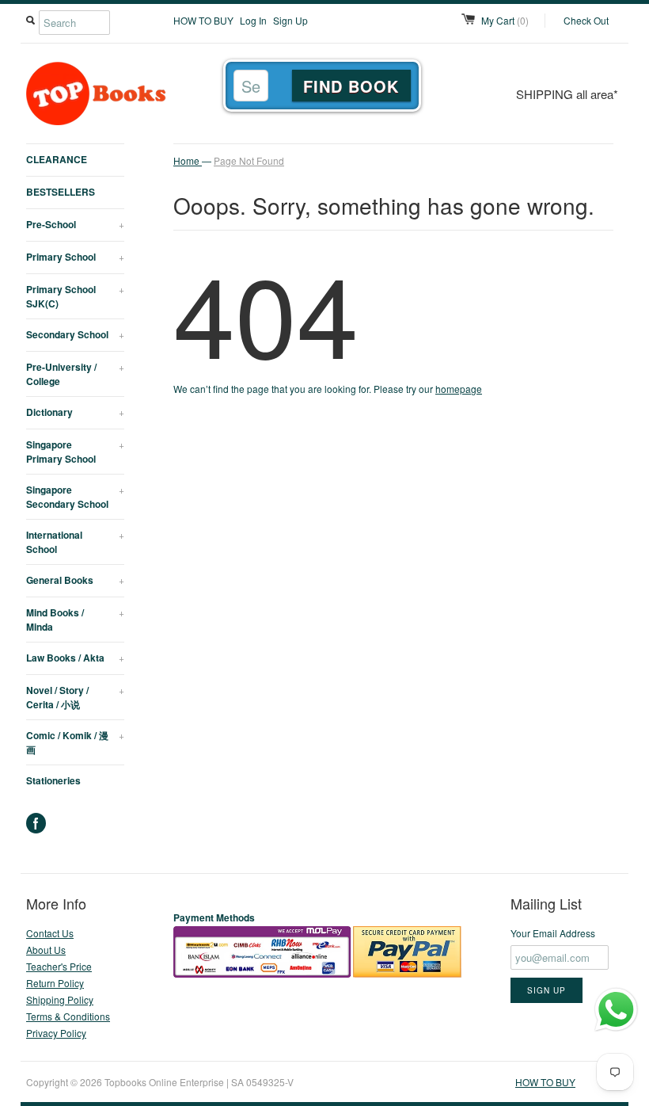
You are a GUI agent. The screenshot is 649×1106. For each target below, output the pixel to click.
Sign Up (290, 20)
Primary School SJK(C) (75, 296)
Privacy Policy (56, 1032)
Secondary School (75, 334)
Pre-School (75, 224)
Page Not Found (249, 160)
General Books (75, 580)
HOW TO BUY (203, 20)
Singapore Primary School (75, 451)
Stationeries (53, 780)
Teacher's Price (59, 966)
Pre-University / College (75, 374)
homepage (458, 388)
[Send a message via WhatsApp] (616, 1010)
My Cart (505, 20)
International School (75, 542)
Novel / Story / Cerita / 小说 (75, 697)
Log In (253, 20)
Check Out (586, 20)
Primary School (75, 257)
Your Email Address (552, 933)
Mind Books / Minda (75, 619)
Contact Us (50, 933)
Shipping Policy (59, 999)
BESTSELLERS (60, 192)
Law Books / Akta (75, 657)
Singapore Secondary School (75, 496)
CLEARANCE (56, 159)
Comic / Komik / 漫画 (75, 742)
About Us (46, 949)
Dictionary (75, 412)
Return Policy (55, 983)
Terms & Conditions (68, 1016)
